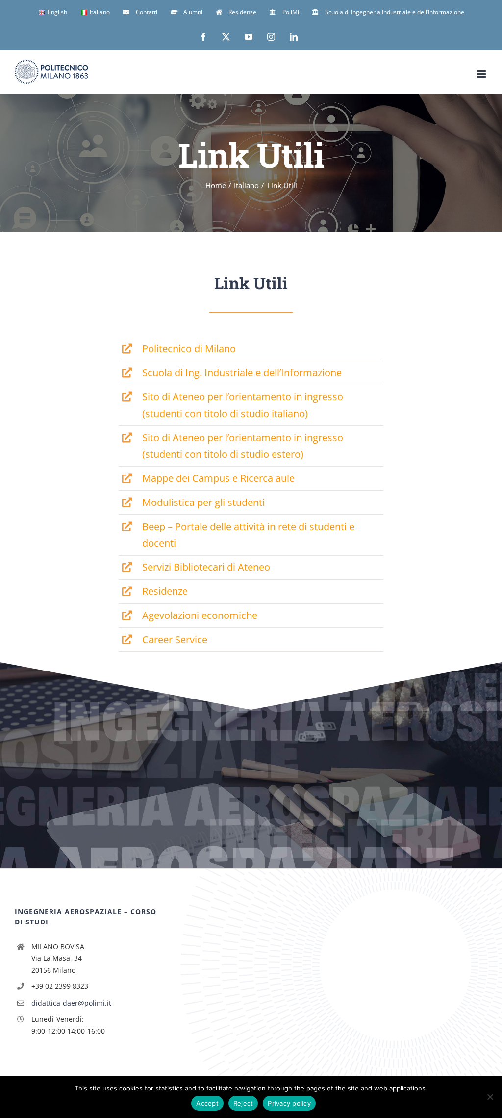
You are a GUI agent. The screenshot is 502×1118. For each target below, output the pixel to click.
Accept (207, 1103)
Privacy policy (289, 1103)
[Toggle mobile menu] (482, 74)
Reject (243, 1103)
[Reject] (490, 1097)
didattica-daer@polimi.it (71, 1002)
